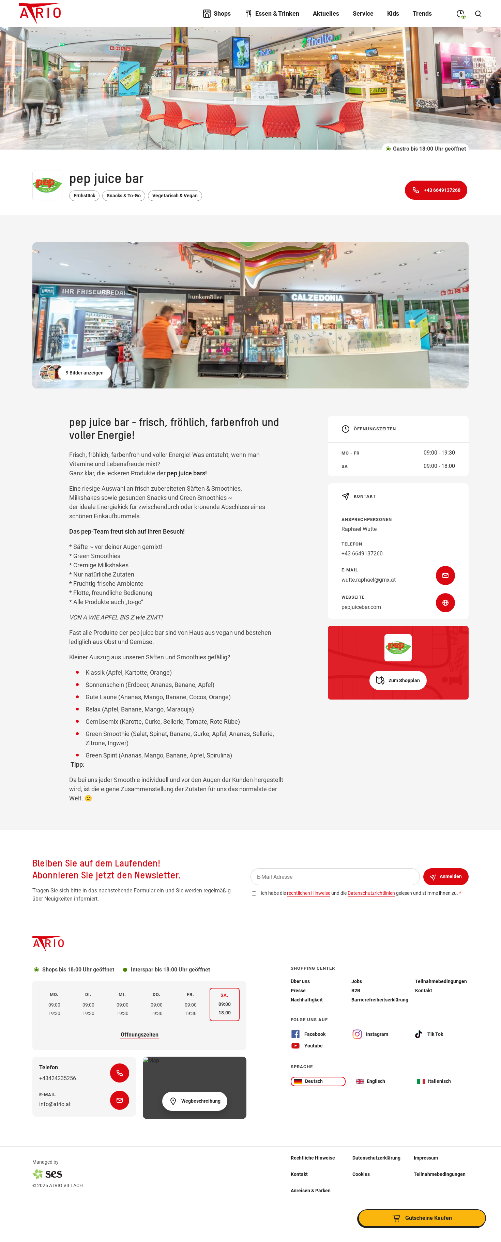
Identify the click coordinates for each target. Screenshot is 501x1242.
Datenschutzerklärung (376, 1157)
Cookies (361, 1174)
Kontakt (299, 1174)
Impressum (426, 1157)
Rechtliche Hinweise (313, 1157)
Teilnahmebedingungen (440, 1174)
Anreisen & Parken (311, 1190)
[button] (75, 373)
